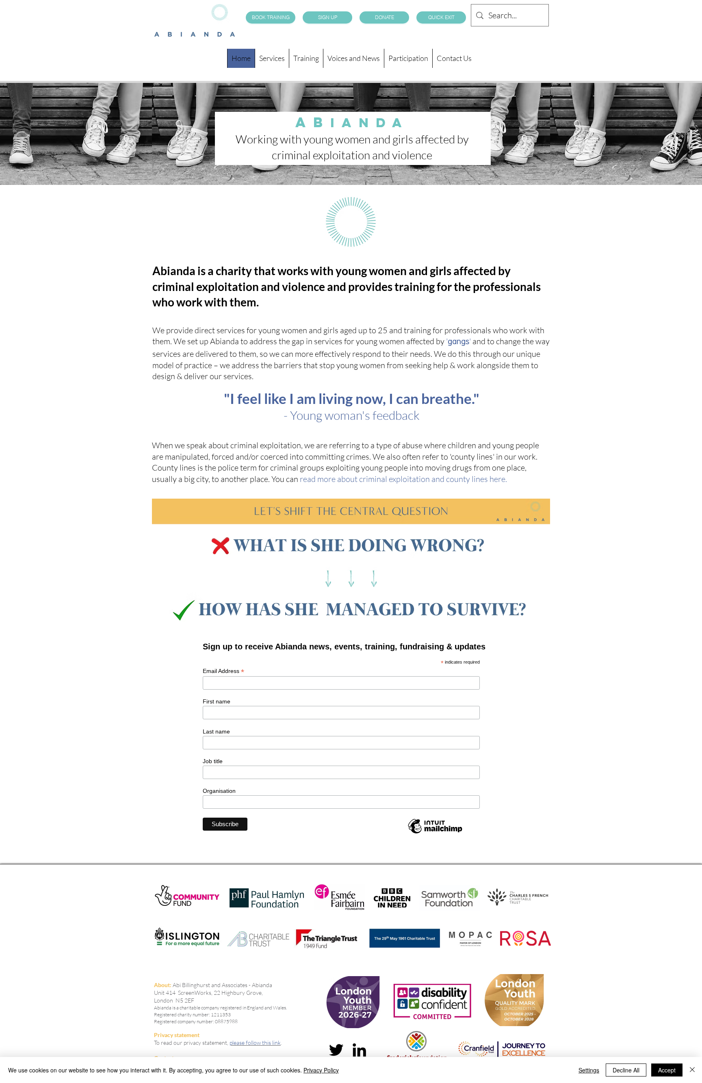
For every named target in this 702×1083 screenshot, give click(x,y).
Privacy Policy (321, 1070)
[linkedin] (359, 1049)
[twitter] (336, 1049)
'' (458, 341)
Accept (667, 1070)
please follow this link (255, 1042)
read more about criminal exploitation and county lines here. (403, 479)
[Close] (692, 1069)
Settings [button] (588, 1070)
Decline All (626, 1070)
